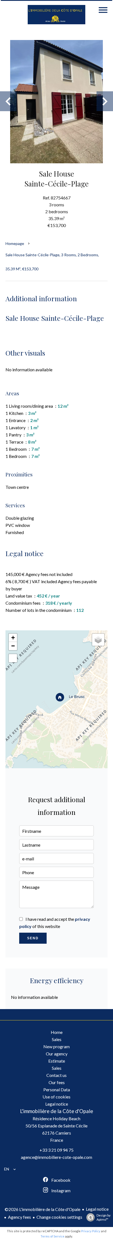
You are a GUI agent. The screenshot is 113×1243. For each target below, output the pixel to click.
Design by (104, 1217)
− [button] (13, 645)
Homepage (14, 243)
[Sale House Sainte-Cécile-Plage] (56, 101)
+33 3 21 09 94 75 (56, 1150)
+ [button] (13, 637)
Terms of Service (52, 1236)
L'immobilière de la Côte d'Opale (56, 1111)
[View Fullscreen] (13, 658)
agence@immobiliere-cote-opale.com (56, 1157)
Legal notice (97, 1209)
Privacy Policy (90, 1231)
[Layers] (98, 640)
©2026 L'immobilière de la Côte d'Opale (42, 1209)
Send (33, 938)
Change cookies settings (59, 1217)
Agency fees (19, 1217)
